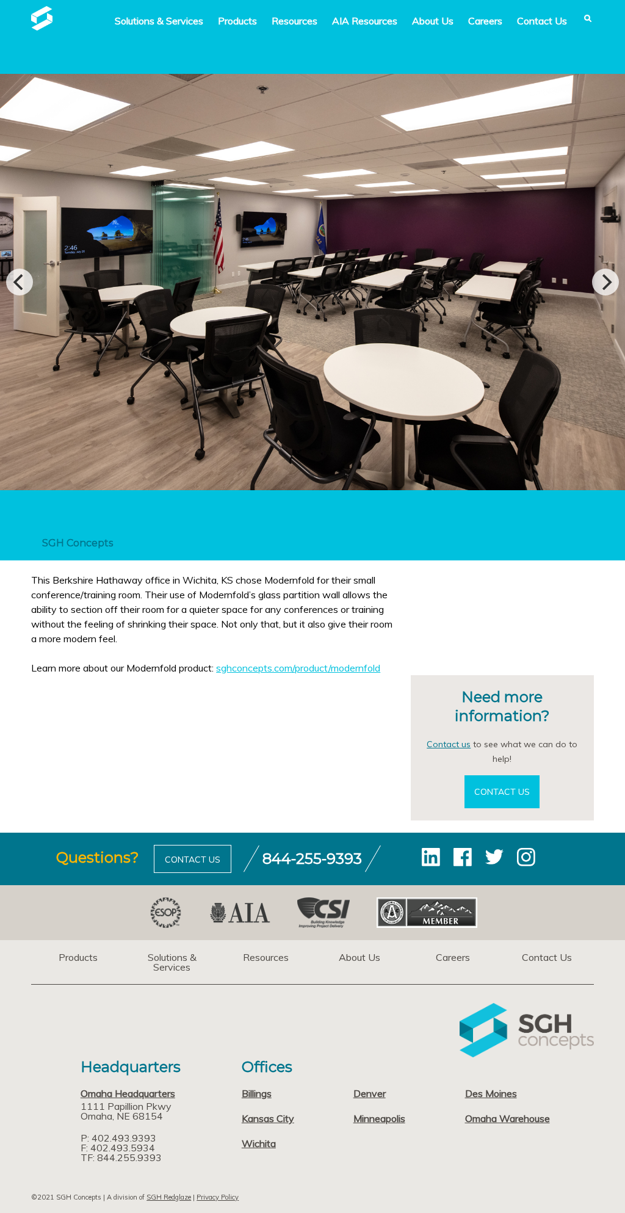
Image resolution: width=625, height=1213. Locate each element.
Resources (294, 21)
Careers (485, 21)
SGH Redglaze (168, 1197)
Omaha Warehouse (507, 1118)
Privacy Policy (218, 1197)
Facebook (462, 857)
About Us (432, 21)
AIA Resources (364, 21)
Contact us (449, 744)
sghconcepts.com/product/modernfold (298, 668)
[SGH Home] (41, 27)
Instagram (526, 857)
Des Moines (491, 1093)
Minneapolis (379, 1118)
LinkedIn (431, 857)
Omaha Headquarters (128, 1093)
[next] (605, 282)
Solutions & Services (172, 962)
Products (237, 21)
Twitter (494, 857)
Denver (369, 1093)
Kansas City (268, 1118)
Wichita (259, 1143)
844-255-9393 (312, 858)
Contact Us (542, 21)
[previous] (19, 282)
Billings (257, 1093)
